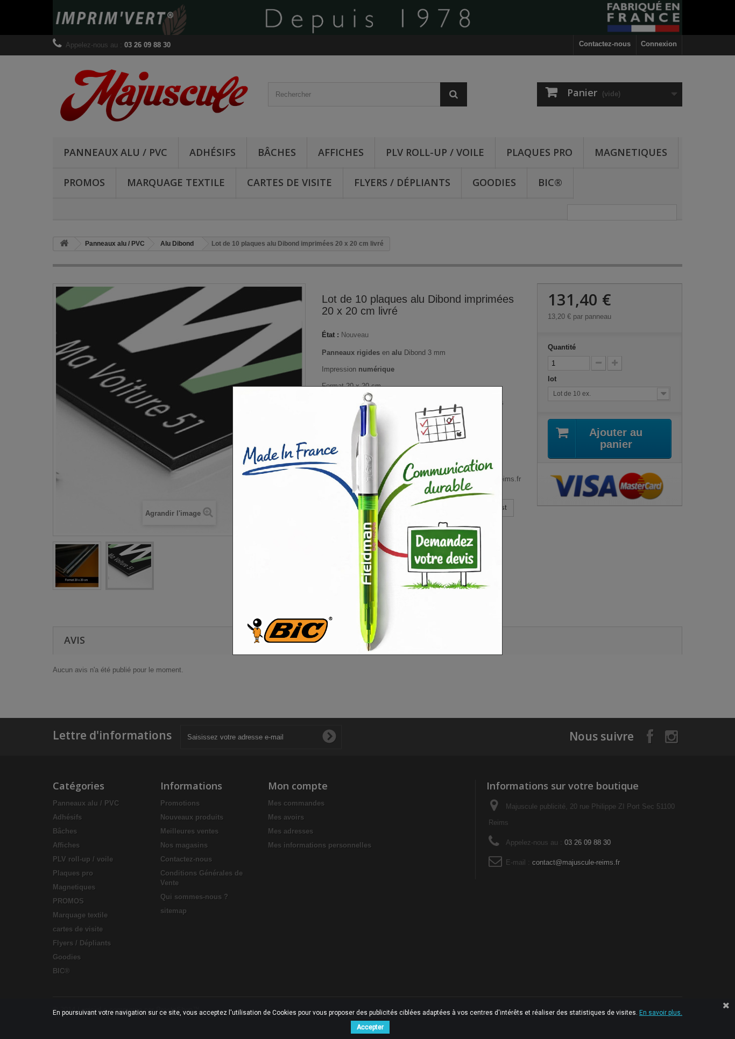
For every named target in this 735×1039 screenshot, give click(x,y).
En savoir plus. (660, 1012)
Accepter (370, 1027)
